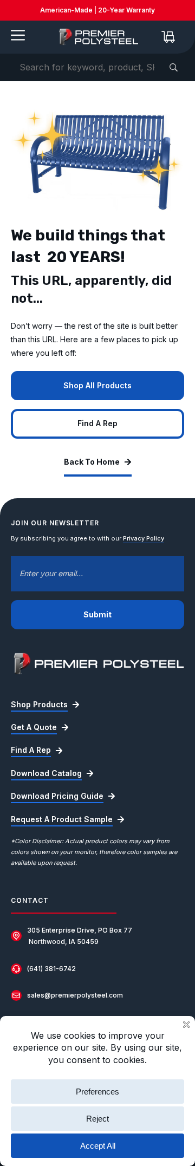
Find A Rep (97, 423)
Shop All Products (97, 385)
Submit (97, 614)
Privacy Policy (143, 538)
